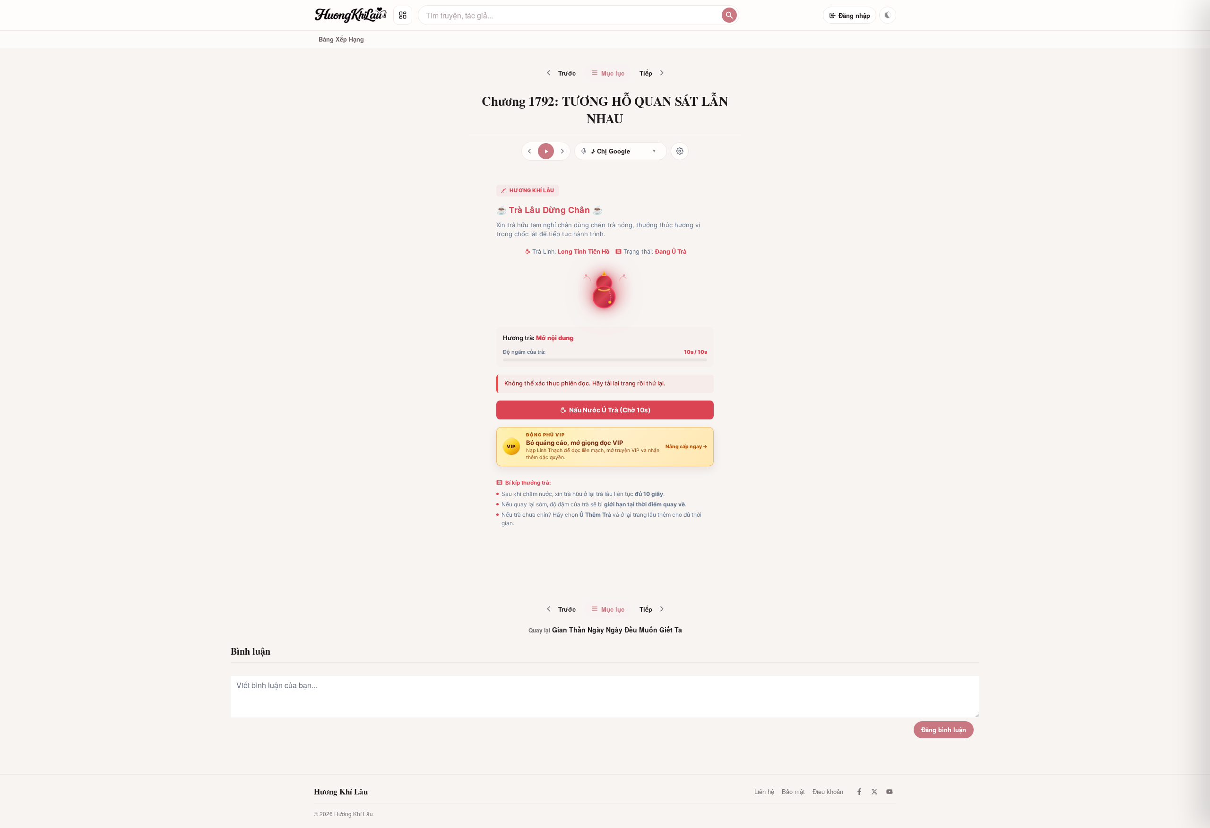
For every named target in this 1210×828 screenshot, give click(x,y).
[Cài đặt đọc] (680, 151)
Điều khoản (827, 791)
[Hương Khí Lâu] (351, 15)
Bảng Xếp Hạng (341, 38)
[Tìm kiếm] (729, 15)
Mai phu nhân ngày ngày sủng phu (626, 578)
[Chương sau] (562, 151)
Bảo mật (793, 791)
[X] (874, 791)
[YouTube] (889, 791)
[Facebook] (859, 791)
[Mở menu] (402, 15)
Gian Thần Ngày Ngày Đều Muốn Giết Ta (605, 629)
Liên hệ (764, 791)
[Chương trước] (529, 151)
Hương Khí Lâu (341, 791)
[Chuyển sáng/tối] (887, 15)
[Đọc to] (546, 151)
